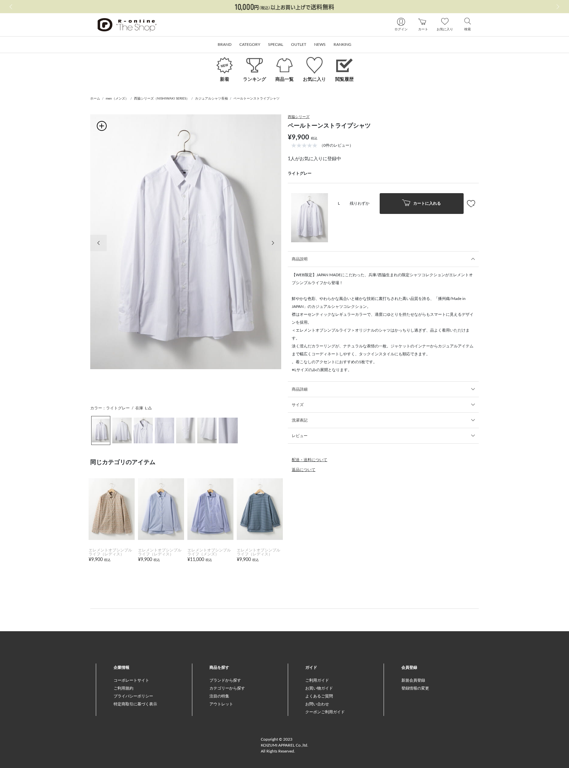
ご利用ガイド (317, 680)
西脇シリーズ (299, 117)
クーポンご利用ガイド (325, 712)
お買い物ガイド (319, 688)
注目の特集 (219, 696)
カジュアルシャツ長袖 (211, 98)
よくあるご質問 (319, 696)
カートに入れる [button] (426, 203)
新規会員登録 (413, 680)
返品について (303, 470)
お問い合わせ (317, 704)
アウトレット (221, 704)
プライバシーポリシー (133, 696)
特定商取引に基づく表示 (135, 704)
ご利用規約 (123, 688)
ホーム (95, 98)
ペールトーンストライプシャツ (256, 98)
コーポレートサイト (131, 680)
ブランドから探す (225, 680)
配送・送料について (309, 460)
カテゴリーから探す (227, 688)
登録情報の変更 (415, 688)
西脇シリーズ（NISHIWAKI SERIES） (161, 98)
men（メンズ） (117, 98)
